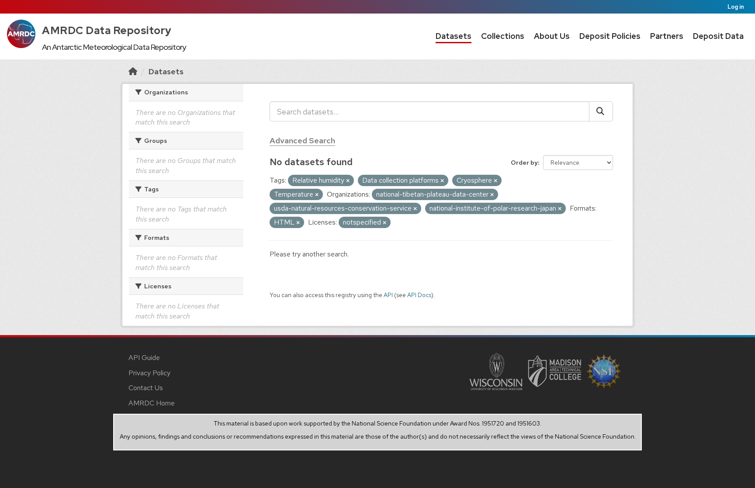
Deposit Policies (610, 36)
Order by (524, 162)
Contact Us (145, 387)
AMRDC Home (151, 403)
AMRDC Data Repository (107, 30)
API (388, 295)
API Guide (144, 357)
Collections (502, 36)
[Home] (132, 71)
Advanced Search (302, 140)
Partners (666, 36)
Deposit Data (718, 36)
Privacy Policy (149, 372)
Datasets (453, 36)
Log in (735, 6)
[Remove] (348, 181)
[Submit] (601, 111)
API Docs (419, 295)
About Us (552, 36)
